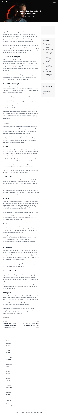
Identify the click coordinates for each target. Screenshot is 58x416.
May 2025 (8, 375)
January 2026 (8, 359)
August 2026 (8, 343)
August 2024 (8, 396)
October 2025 (8, 366)
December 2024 (9, 387)
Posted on (29, 16)
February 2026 (9, 357)
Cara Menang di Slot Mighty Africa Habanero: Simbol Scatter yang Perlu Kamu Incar (49, 66)
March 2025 (8, 380)
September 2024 (9, 394)
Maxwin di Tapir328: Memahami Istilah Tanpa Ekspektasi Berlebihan (49, 58)
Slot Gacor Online (11, 66)
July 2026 (8, 345)
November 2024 (9, 389)
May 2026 (8, 350)
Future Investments (8, 2)
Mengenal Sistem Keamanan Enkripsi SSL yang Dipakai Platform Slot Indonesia (49, 74)
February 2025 (9, 382)
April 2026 (8, 352)
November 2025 (9, 364)
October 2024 (8, 392)
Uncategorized (7, 317)
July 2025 (8, 371)
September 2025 (9, 368)
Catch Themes (39, 412)
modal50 (7, 403)
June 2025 (8, 373)
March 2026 (8, 354)
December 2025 (9, 361)
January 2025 (8, 385)
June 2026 (8, 348)
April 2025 (8, 378)
